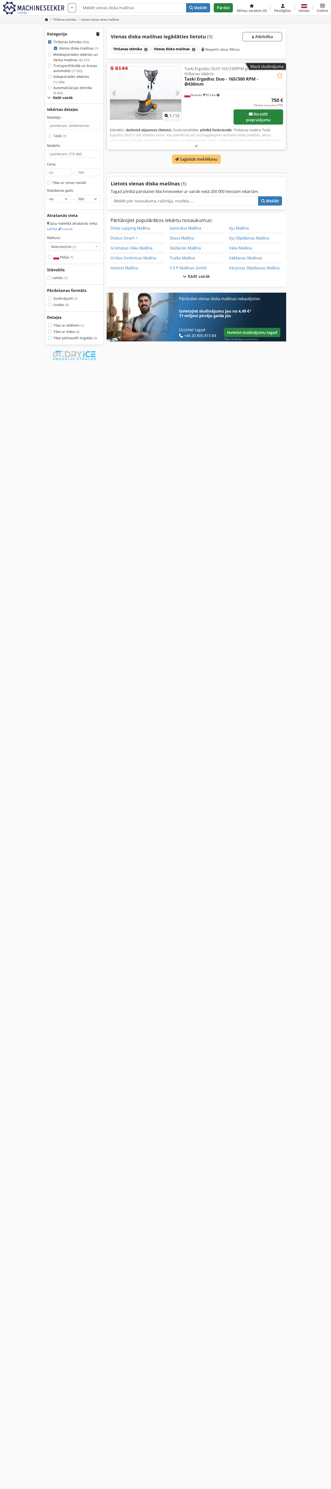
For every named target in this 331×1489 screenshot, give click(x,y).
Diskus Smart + (124, 238)
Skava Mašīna (182, 238)
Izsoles (61, 304)
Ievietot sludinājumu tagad (252, 332)
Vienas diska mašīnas (78, 48)
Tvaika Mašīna (182, 258)
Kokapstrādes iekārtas (71, 79)
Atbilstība (263, 36)
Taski (59, 135)
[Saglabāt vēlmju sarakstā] (279, 75)
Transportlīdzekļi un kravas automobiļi (75, 68)
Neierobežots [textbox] (63, 246)
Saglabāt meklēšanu (198, 159)
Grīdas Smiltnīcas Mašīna (133, 258)
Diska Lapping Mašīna (130, 228)
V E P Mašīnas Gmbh (188, 268)
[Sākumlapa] (46, 19)
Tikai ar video (66, 331)
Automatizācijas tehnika (72, 90)
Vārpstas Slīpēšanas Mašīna (254, 268)
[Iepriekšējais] (114, 93)
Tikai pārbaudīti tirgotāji (75, 338)
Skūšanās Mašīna (185, 248)
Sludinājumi (65, 298)
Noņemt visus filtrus (222, 49)
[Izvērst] (196, 145)
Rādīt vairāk (198, 276)
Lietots (60, 277)
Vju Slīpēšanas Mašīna (249, 238)
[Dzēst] (145, 49)
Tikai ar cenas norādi (69, 182)
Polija (66, 257)
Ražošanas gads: (60, 190)
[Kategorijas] (72, 7)
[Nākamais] (177, 93)
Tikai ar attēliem (68, 325)
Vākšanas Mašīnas (245, 258)
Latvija (59, 228)
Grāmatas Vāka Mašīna (131, 248)
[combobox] (74, 246)
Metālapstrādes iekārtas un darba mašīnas (75, 57)
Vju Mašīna (239, 228)
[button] (322, 7)
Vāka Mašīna (240, 248)
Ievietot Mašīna (124, 268)
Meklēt (200, 7)
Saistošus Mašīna (185, 228)
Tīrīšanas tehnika (71, 42)
